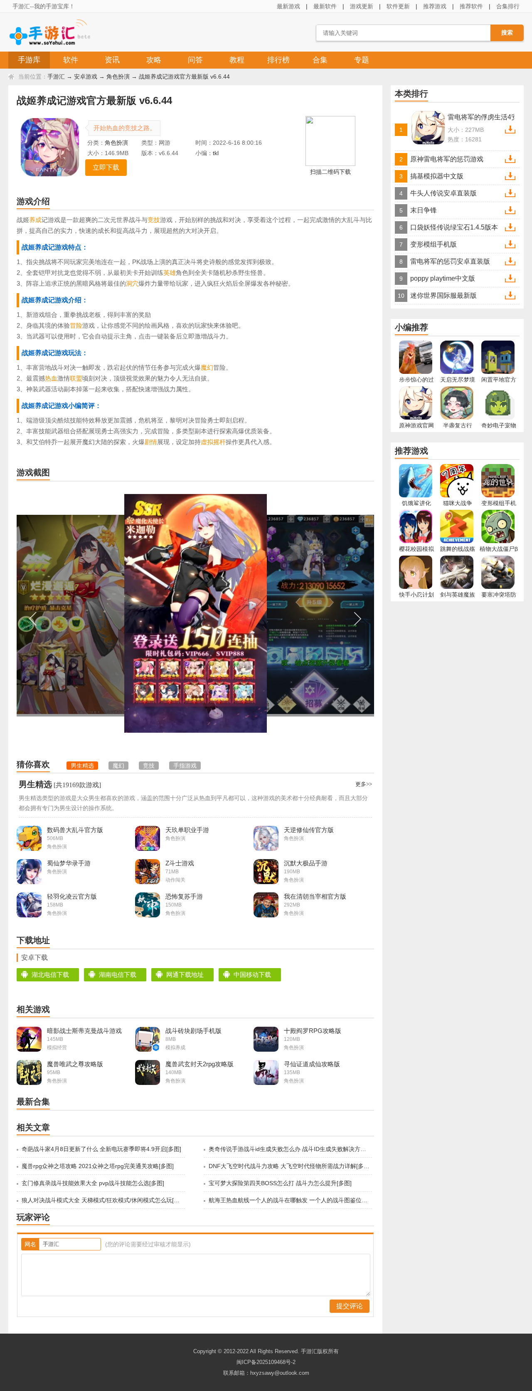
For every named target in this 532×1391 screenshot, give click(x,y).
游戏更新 (361, 6)
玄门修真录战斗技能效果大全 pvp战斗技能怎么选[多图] (93, 1183)
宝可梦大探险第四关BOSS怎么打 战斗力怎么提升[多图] (280, 1183)
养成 (35, 219)
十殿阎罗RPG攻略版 (312, 1030)
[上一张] (106, 619)
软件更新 (398, 6)
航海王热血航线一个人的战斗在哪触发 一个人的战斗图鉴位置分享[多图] (290, 1200)
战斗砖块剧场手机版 (193, 1030)
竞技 (154, 219)
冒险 (76, 325)
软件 (70, 60)
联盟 (76, 378)
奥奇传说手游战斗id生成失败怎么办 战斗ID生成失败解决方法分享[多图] (290, 1149)
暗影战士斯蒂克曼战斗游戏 (84, 1030)
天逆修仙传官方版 (309, 829)
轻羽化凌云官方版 (72, 896)
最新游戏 (288, 6)
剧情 (151, 441)
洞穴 (132, 283)
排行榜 (278, 60)
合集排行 (508, 6)
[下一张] (284, 619)
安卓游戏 (85, 76)
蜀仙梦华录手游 (69, 863)
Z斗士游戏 (179, 863)
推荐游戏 (434, 6)
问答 (195, 60)
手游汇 (56, 76)
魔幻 (207, 367)
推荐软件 (471, 6)
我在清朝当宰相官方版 (315, 896)
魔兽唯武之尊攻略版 (75, 1063)
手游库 (29, 60)
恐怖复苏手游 (184, 896)
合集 (320, 60)
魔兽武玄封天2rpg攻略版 (199, 1063)
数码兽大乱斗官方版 (75, 829)
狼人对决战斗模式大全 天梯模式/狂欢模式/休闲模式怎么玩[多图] (103, 1200)
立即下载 (106, 167)
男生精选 (35, 784)
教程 (236, 60)
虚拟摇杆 (213, 441)
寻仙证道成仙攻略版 (312, 1063)
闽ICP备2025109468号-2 (266, 1362)
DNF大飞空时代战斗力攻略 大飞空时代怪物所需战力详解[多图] (290, 1166)
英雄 (169, 272)
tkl (216, 153)
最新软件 (325, 6)
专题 (361, 60)
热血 (51, 378)
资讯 (112, 60)
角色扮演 (118, 76)
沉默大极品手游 (306, 863)
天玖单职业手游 (187, 829)
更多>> (363, 784)
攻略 (153, 60)
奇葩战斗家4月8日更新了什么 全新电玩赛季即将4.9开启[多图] (101, 1149)
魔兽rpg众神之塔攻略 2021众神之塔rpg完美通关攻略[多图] (98, 1166)
